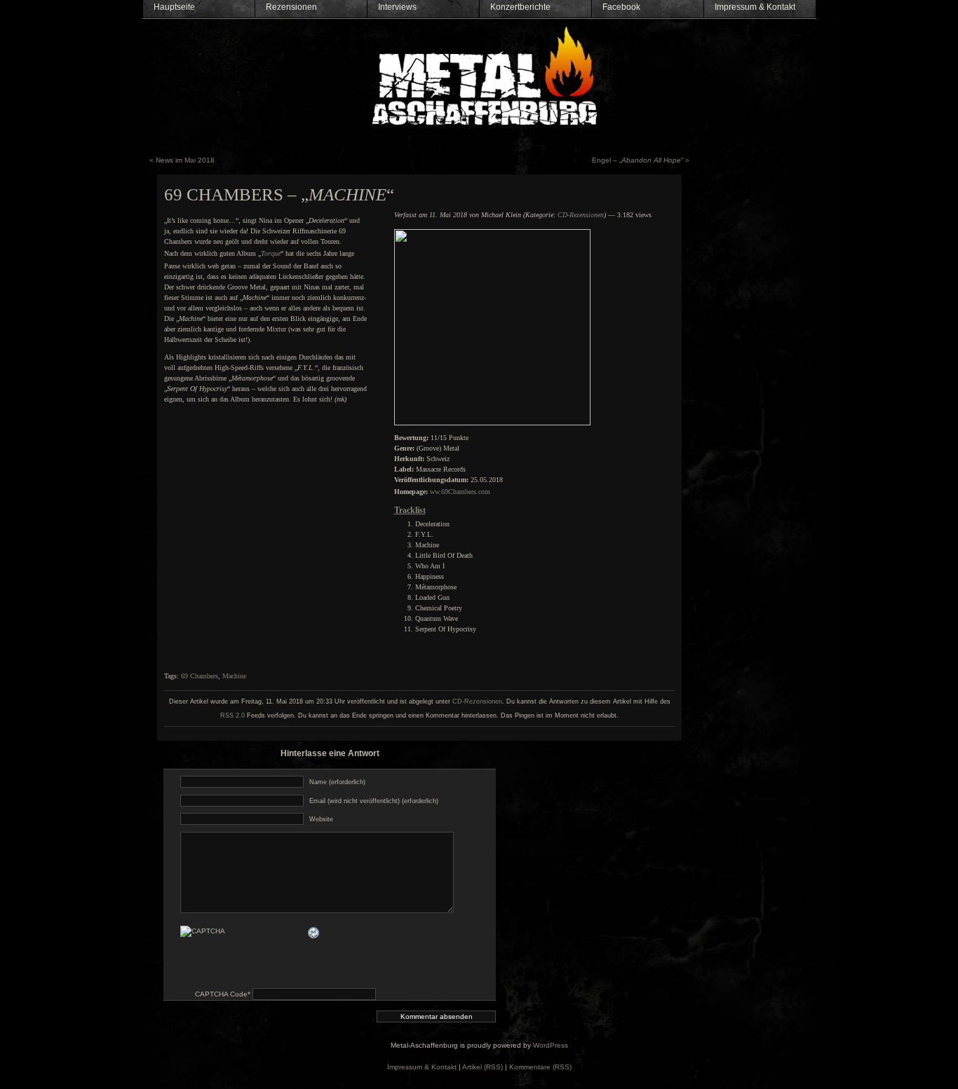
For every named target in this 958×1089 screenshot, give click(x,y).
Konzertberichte (520, 7)
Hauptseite (174, 7)
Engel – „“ (637, 160)
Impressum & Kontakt (755, 7)
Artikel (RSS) (482, 1067)
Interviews (397, 7)
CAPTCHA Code (221, 994)
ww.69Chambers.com (460, 491)
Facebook (621, 7)
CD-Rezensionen (581, 215)
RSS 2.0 (232, 715)
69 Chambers (199, 676)
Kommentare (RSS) (540, 1067)
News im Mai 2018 (185, 160)
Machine (234, 676)
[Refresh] (314, 932)
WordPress (550, 1045)
